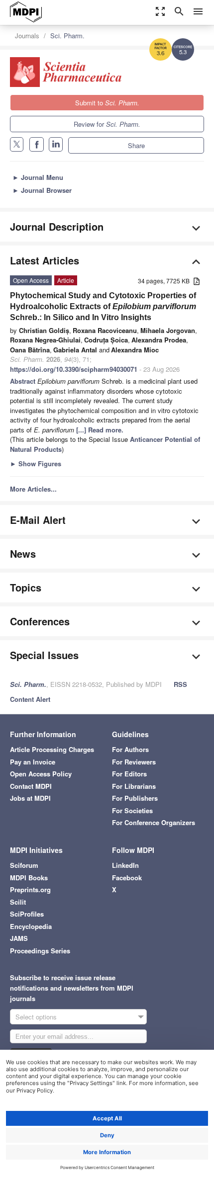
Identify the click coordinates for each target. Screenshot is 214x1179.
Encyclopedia (31, 926)
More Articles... (33, 489)
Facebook (127, 877)
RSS (180, 684)
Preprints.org (30, 889)
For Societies (132, 810)
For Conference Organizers (153, 822)
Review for (107, 124)
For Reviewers (134, 761)
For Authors (130, 749)
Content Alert (30, 699)
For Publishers (135, 798)
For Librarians (134, 786)
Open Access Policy (41, 773)
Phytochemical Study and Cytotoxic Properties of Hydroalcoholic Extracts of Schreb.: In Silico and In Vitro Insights (103, 306)
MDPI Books (29, 877)
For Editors (129, 773)
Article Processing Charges (52, 749)
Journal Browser (42, 190)
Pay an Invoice (32, 761)
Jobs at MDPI (30, 798)
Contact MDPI (31, 786)
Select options (36, 1016)
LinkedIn (125, 865)
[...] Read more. (99, 429)
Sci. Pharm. (67, 35)
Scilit (18, 902)
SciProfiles (27, 914)
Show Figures (35, 463)
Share (136, 145)
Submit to (107, 102)
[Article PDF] (196, 281)
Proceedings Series (40, 950)
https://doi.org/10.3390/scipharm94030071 (73, 369)
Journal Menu (37, 177)
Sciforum (24, 865)
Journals (27, 35)
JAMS (19, 938)
